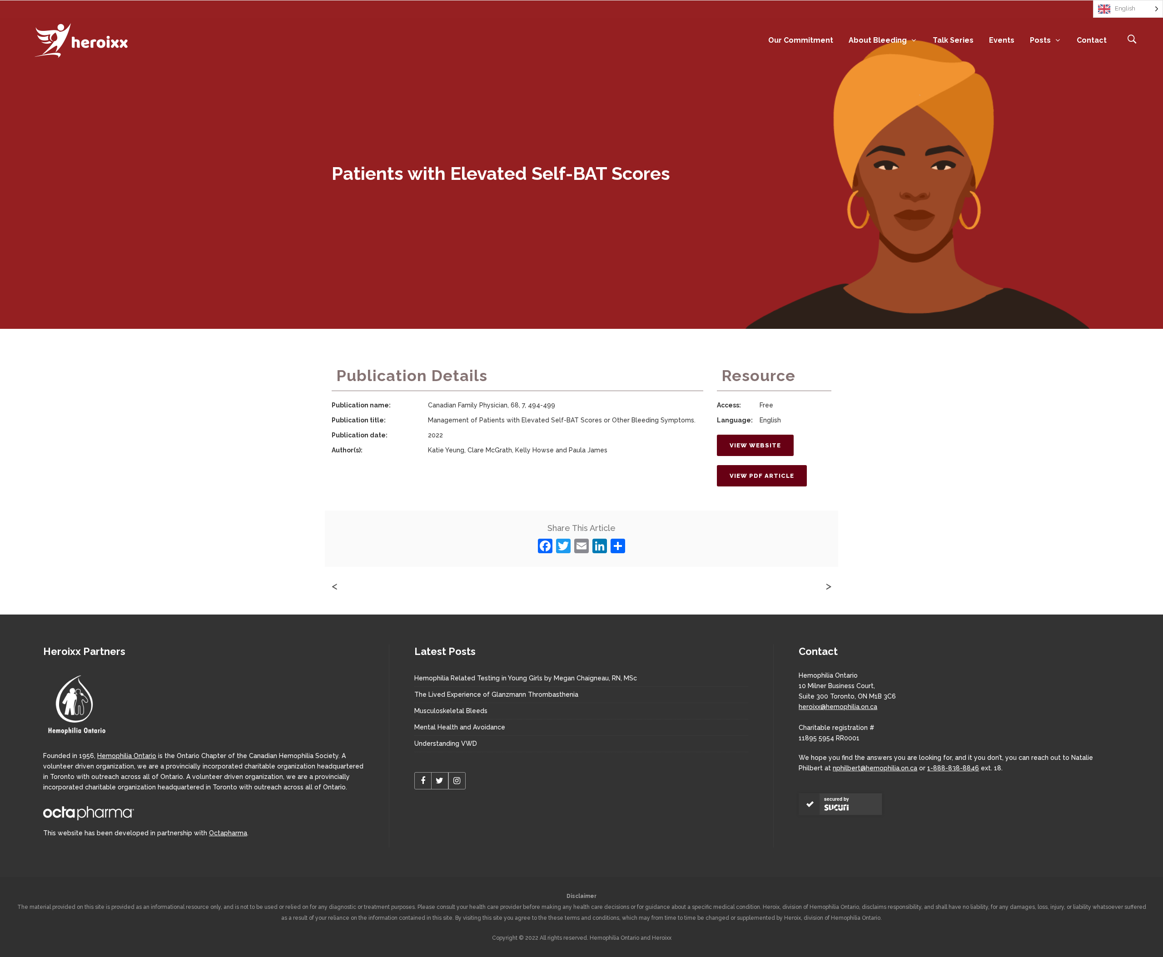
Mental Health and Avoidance (459, 727)
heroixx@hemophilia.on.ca (838, 706)
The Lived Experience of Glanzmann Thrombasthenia (496, 694)
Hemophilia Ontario (126, 755)
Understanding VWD (445, 743)
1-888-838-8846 (953, 768)
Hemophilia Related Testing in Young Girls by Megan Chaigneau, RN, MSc (525, 678)
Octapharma (228, 833)
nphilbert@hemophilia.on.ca (875, 768)
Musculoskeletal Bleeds (450, 710)
